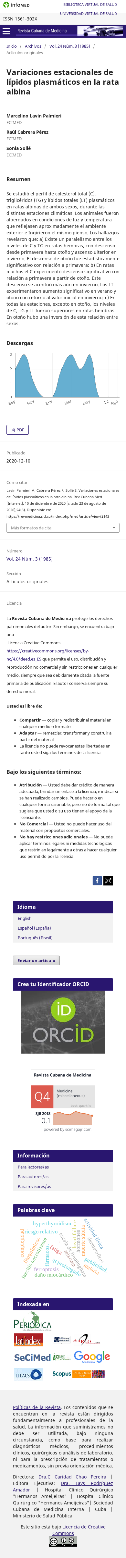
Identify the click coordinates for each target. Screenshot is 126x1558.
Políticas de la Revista (37, 1407)
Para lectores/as (33, 1167)
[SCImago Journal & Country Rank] (63, 1132)
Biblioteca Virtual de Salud (90, 4)
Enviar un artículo (36, 960)
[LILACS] (28, 1379)
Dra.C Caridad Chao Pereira (74, 1477)
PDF (20, 430)
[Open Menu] (6, 31)
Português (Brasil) (35, 938)
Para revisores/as (34, 1186)
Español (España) (34, 928)
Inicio (11, 46)
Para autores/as (33, 1177)
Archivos (33, 46)
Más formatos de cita (31, 528)
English (25, 918)
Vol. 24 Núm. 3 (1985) (69, 46)
